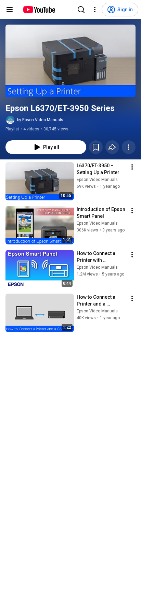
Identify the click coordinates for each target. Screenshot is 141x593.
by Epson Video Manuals (40, 119)
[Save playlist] (96, 147)
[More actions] (129, 147)
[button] (70, 61)
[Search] (81, 9)
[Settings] (95, 9)
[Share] (112, 147)
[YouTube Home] (39, 9)
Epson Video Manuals (97, 179)
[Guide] (9, 9)
